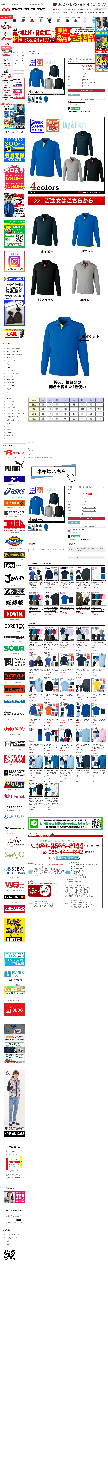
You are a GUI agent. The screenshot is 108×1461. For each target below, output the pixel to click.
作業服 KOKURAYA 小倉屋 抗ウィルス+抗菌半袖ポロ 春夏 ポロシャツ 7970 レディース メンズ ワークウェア (51, 773)
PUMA (17, 58)
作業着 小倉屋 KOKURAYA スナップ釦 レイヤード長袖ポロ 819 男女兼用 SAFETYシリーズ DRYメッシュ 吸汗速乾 (83, 585)
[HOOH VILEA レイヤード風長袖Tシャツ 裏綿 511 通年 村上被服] (83, 605)
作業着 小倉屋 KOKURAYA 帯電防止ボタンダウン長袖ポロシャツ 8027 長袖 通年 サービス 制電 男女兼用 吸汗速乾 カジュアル (51, 801)
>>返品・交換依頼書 (14, 980)
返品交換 (56, 12)
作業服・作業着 (31, 51)
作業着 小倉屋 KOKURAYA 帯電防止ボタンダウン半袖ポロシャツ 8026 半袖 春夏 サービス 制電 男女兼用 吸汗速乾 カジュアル (36, 801)
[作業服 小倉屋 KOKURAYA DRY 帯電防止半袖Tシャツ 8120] (67, 605)
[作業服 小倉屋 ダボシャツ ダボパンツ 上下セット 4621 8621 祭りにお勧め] (83, 691)
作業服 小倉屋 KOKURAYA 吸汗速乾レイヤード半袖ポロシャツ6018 (36, 584)
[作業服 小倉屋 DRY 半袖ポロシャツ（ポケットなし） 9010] (83, 666)
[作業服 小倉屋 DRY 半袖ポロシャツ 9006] (51, 716)
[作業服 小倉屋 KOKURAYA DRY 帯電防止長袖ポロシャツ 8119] (51, 579)
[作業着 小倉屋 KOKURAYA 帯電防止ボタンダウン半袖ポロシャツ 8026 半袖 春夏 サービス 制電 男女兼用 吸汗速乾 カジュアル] (36, 796)
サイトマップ (89, 12)
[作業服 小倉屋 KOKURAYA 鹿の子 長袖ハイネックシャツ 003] (83, 741)
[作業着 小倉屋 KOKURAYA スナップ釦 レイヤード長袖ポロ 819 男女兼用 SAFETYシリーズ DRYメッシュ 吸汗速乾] (83, 579)
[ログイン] (57, 10)
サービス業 (31, 53)
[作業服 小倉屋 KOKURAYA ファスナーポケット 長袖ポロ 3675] (36, 666)
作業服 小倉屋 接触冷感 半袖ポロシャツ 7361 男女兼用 (67, 696)
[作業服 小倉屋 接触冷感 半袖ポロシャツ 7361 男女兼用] (67, 691)
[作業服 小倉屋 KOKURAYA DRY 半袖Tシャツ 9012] (67, 716)
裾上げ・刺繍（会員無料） (14, 348)
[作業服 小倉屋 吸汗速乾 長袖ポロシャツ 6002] (36, 691)
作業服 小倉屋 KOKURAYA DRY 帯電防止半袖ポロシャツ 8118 (67, 584)
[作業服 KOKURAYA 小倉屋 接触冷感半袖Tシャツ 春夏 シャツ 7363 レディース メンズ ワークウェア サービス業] (83, 767)
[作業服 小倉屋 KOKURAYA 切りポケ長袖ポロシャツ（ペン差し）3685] (36, 605)
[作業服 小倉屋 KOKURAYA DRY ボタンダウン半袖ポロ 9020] (67, 639)
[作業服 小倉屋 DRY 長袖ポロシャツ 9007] (67, 666)
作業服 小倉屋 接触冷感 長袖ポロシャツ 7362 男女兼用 (51, 696)
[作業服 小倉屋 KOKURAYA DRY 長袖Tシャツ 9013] (83, 716)
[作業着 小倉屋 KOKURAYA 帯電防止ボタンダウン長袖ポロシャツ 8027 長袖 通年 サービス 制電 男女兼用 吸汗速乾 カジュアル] (51, 796)
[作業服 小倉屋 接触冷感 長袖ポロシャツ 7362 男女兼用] (51, 691)
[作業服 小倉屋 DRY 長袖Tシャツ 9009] (36, 716)
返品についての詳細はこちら (77, 102)
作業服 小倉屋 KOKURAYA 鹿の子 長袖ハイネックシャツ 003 (83, 745)
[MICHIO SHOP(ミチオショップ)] (100, 10)
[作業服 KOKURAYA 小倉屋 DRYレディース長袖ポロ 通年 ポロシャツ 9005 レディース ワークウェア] (36, 767)
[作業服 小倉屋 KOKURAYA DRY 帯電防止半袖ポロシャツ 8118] (67, 579)
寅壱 (17, 60)
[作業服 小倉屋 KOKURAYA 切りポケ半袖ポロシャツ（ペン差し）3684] (36, 639)
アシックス (15, 63)
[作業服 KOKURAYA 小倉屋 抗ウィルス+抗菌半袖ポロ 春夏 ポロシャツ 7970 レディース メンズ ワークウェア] (51, 767)
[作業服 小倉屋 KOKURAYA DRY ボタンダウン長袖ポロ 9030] (83, 639)
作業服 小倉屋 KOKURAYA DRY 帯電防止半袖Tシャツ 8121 (36, 745)
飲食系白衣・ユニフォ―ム (14, 417)
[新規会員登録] (67, 10)
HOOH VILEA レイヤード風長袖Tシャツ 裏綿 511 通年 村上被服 (83, 609)
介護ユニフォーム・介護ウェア (15, 414)
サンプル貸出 (100, 12)
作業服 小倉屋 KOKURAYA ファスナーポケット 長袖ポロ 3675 (36, 670)
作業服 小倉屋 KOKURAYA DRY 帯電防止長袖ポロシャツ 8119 (51, 584)
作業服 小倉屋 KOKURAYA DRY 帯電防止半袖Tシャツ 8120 (67, 609)
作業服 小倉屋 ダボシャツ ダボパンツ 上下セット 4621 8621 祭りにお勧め (82, 696)
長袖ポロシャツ (48, 53)
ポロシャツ (39, 53)
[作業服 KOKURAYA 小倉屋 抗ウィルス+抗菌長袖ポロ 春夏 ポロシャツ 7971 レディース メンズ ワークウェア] (67, 767)
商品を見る (31, 652)
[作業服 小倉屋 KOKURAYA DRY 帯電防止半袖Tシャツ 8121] (36, 741)
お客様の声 (79, 12)
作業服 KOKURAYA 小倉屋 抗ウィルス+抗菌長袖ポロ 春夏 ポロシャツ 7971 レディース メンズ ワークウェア (67, 773)
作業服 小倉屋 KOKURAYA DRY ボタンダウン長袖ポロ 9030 (83, 644)
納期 (72, 12)
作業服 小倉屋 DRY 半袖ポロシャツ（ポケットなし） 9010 (82, 670)
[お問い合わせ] (86, 10)
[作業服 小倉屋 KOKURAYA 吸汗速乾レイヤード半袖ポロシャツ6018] (36, 579)
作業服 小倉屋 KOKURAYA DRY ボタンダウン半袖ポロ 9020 (67, 644)
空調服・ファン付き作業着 (14, 354)
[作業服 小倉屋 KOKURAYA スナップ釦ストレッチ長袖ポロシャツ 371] (67, 741)
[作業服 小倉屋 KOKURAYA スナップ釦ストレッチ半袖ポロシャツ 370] (51, 741)
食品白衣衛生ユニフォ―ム (14, 420)
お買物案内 (65, 12)
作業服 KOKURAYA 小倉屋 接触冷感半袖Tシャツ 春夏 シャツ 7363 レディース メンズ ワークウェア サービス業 (82, 773)
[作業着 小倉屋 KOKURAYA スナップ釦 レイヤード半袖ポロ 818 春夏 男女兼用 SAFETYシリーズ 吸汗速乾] (51, 605)
